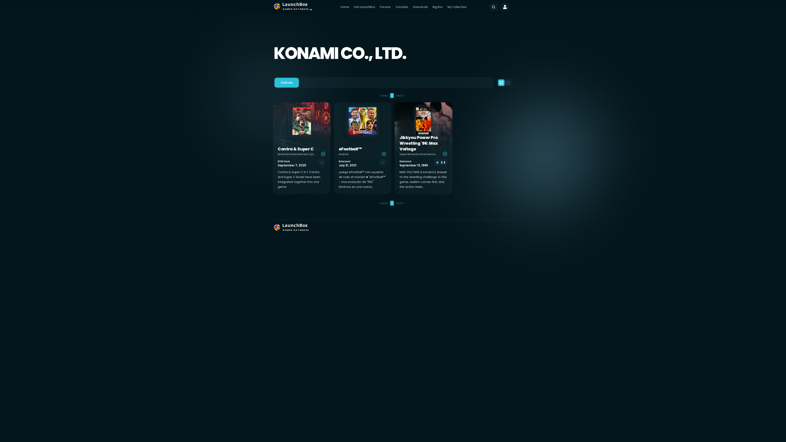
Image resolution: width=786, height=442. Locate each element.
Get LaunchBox (364, 7)
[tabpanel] (393, 149)
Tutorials (401, 7)
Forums (385, 7)
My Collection (457, 7)
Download (420, 7)
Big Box (438, 7)
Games (287, 82)
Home (344, 7)
